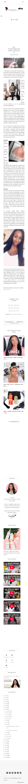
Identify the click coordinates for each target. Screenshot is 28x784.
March (7, 734)
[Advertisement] (14, 33)
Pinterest (12, 662)
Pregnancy (20, 314)
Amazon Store (6, 657)
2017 (6, 740)
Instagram (12, 657)
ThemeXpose (15, 778)
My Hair (10, 314)
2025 (6, 695)
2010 (6, 753)
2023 (6, 699)
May (7, 724)
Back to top (21, 782)
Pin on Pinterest (15, 310)
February (8, 736)
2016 (6, 741)
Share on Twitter (15, 308)
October (8, 714)
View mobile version (14, 323)
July (7, 720)
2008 (6, 757)
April (7, 732)
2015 (6, 743)
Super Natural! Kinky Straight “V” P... (13, 358)
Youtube (6, 667)
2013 (6, 747)
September (8, 716)
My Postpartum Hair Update (11, 730)
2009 (6, 755)
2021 (6, 703)
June (7, 722)
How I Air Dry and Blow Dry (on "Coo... (13, 412)
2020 (6, 705)
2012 (6, 749)
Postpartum (15, 314)
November (8, 712)
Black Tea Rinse (17, 177)
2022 (6, 701)
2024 (6, 697)
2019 (6, 707)
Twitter (6, 662)
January (7, 738)
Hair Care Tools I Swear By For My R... (13, 385)
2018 (6, 709)
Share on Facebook (14, 305)
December (8, 711)
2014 (6, 745)
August (7, 718)
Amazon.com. (8, 289)
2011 (6, 751)
